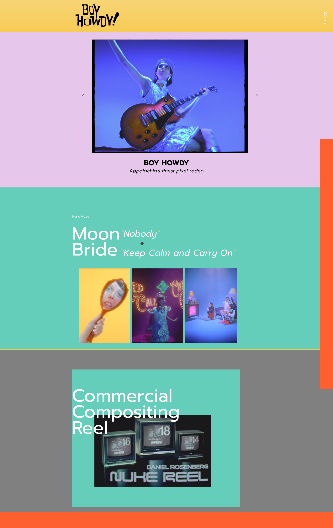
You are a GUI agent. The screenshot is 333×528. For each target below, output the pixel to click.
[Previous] (83, 96)
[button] (325, 18)
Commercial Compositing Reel (126, 411)
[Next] (257, 96)
